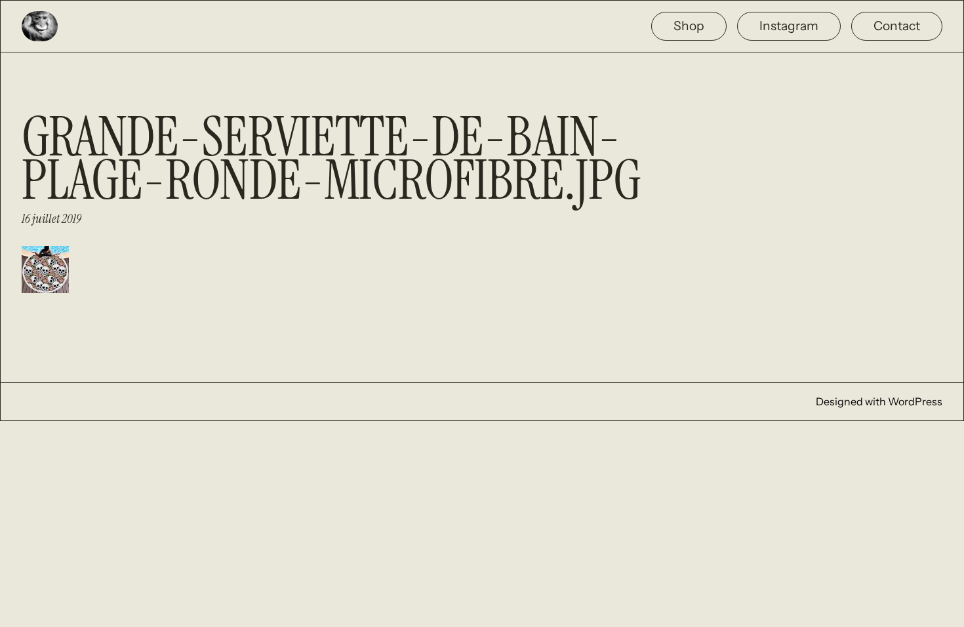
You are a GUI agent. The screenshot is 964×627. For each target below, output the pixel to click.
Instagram (788, 25)
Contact (897, 25)
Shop (688, 25)
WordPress (915, 401)
